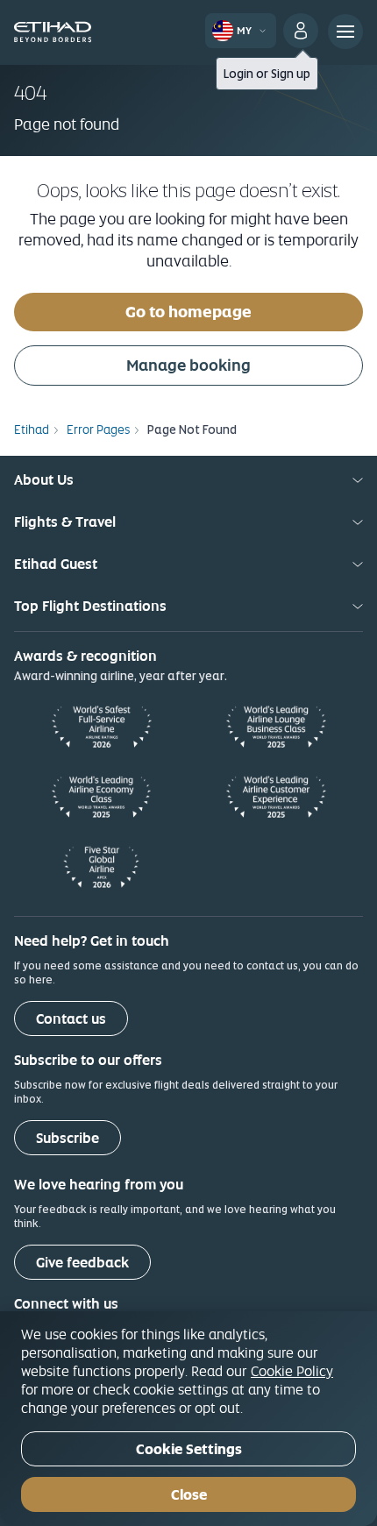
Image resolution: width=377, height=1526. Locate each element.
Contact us (71, 1019)
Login (238, 74)
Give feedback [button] (82, 1262)
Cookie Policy (292, 1371)
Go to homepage (188, 312)
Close (189, 1495)
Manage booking (188, 365)
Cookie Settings (189, 1449)
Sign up (290, 74)
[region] (188, 1418)
